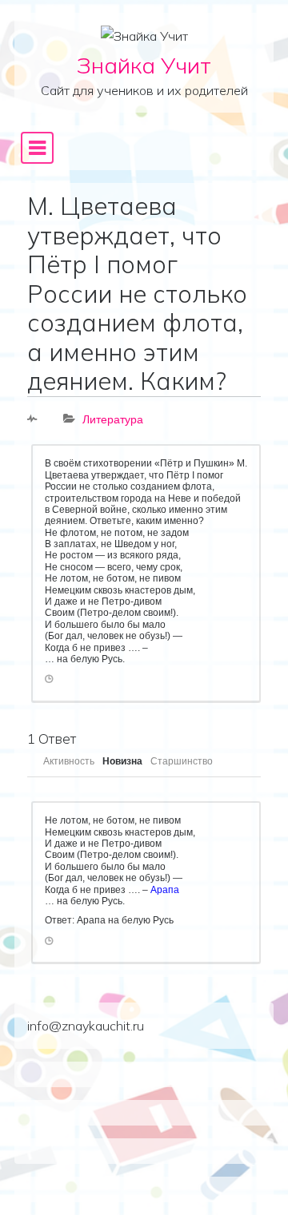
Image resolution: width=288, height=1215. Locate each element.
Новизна (122, 761)
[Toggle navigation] (37, 148)
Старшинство (181, 761)
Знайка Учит (144, 65)
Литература (112, 419)
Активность (68, 761)
